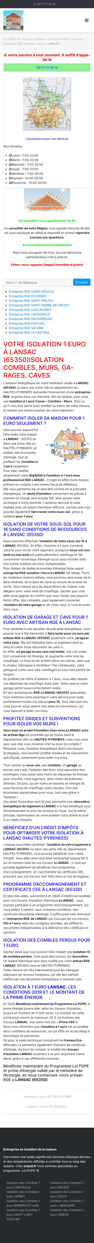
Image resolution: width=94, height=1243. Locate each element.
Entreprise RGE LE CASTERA (29, 332)
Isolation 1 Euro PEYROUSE (46, 1106)
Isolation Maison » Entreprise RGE (46, 39)
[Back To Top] (83, 1233)
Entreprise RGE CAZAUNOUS (29, 314)
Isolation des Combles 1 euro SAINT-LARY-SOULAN (23, 1214)
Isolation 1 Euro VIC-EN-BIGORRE (48, 1096)
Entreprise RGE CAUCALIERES (30, 310)
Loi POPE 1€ (11, 39)
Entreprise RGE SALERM (26, 328)
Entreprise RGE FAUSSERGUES (30, 319)
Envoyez (82, 282)
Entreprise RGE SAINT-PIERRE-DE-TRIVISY (39, 305)
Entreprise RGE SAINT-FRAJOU (31, 300)
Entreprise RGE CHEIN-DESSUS (31, 291)
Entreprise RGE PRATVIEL (27, 323)
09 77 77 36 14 (46, 4)
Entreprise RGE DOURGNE (27, 296)
